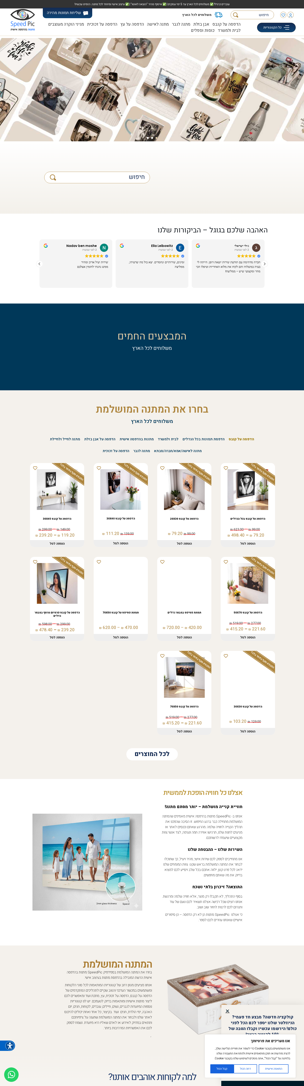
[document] (152, 543)
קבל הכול (222, 1069)
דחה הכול (245, 1069)
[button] (227, 1011)
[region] (250, 1056)
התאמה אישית (273, 1069)
